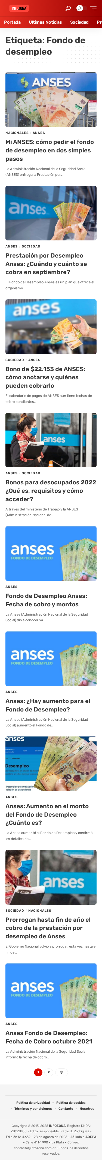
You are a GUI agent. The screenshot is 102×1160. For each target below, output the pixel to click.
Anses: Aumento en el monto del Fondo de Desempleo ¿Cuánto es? (47, 814)
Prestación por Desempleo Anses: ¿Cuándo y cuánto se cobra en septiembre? (46, 264)
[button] (68, 8)
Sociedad (31, 246)
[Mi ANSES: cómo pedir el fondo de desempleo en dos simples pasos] (51, 99)
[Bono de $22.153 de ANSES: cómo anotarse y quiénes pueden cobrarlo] (51, 326)
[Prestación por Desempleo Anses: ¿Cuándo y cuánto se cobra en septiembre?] (51, 213)
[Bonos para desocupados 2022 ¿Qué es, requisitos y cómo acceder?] (51, 440)
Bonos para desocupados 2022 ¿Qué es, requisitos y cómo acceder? (50, 491)
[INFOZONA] (19, 8)
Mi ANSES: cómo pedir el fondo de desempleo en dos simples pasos (49, 150)
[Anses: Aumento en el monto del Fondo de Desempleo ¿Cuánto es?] (51, 763)
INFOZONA (57, 1126)
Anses (39, 133)
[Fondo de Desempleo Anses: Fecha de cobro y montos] (51, 553)
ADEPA (90, 1137)
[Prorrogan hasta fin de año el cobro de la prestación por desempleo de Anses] (51, 877)
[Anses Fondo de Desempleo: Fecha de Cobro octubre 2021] (51, 990)
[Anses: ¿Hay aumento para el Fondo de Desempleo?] (51, 658)
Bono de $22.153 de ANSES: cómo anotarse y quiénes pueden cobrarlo (45, 377)
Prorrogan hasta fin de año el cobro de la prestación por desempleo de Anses (48, 928)
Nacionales (17, 133)
